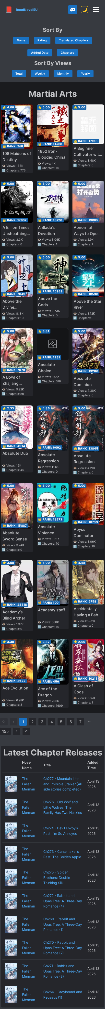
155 (5, 731)
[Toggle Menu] (96, 9)
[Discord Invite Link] (72, 9)
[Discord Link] (72, 9)
